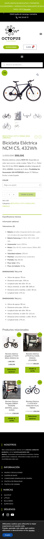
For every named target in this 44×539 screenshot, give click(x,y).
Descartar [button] (27, 9)
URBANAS (6, 138)
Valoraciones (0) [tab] (8, 226)
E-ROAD (21, 136)
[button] (41, 34)
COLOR (5, 180)
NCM (28, 136)
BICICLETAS (7, 136)
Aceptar (7, 535)
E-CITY (15, 136)
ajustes (31, 530)
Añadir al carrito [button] (32, 370)
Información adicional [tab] (10, 221)
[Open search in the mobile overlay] (22, 64)
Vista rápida (11, 349)
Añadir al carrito (27, 194)
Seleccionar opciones (11, 370)
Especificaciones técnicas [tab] (11, 217)
